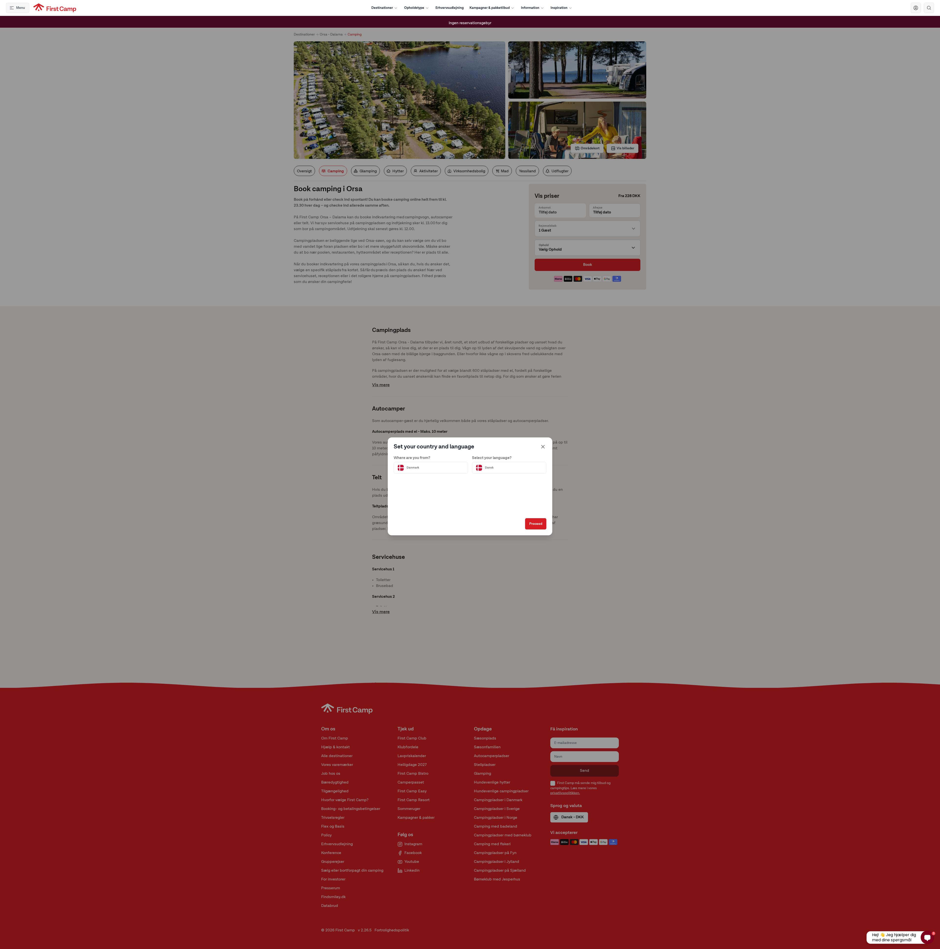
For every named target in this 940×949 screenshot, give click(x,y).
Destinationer (382, 8)
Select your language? (492, 458)
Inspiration (559, 8)
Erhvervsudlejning (449, 8)
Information (530, 8)
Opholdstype (414, 8)
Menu (20, 8)
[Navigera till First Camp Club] (916, 8)
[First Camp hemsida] (54, 7)
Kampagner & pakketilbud (490, 8)
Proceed (535, 524)
